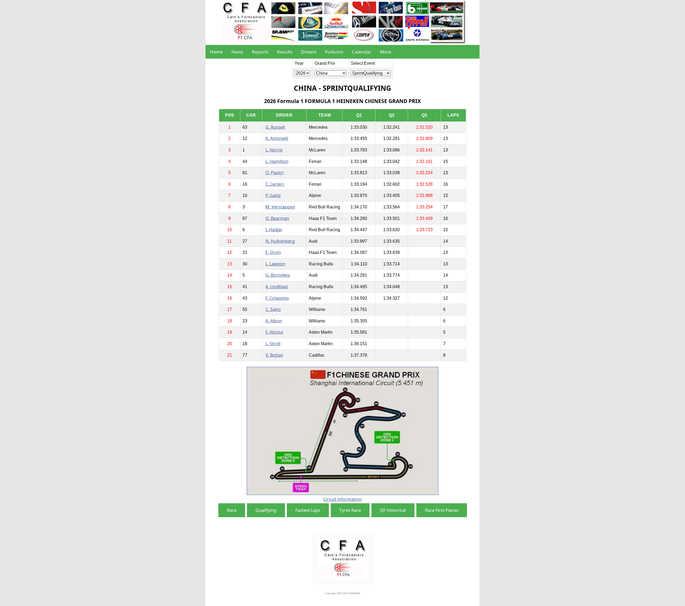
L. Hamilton (276, 161)
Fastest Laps (307, 510)
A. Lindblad (276, 286)
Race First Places (441, 510)
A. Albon (273, 321)
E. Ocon (273, 252)
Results (284, 52)
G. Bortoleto (277, 275)
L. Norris (274, 150)
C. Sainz (273, 309)
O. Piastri (274, 173)
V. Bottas (274, 355)
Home (216, 52)
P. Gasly (273, 195)
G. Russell (275, 127)
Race (232, 510)
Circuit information (342, 499)
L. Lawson (275, 264)
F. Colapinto (277, 298)
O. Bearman (277, 218)
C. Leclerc (274, 184)
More (385, 52)
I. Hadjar (274, 230)
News (237, 52)
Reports (260, 52)
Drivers (308, 52)
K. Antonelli (276, 138)
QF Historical (393, 510)
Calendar (361, 52)
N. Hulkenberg (280, 241)
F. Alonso (274, 332)
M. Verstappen (280, 207)
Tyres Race (350, 510)
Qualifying (266, 510)
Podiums (334, 52)
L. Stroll (272, 343)
